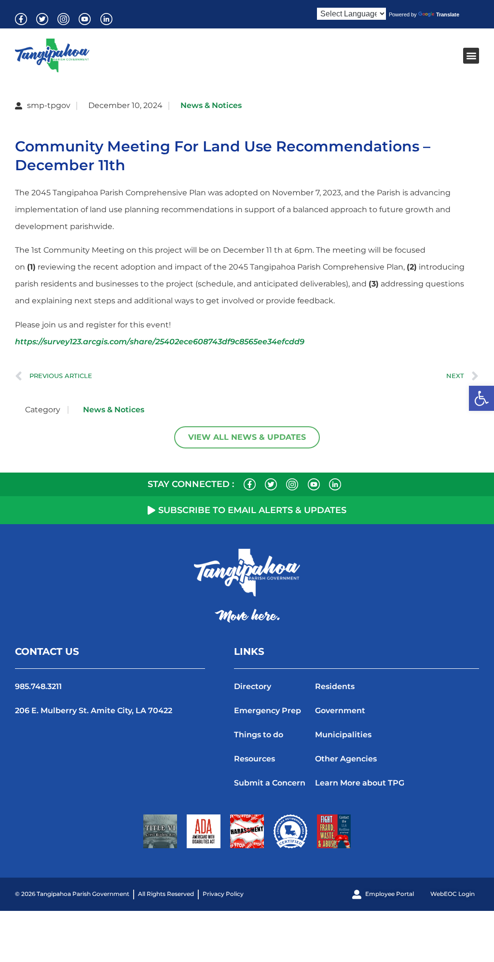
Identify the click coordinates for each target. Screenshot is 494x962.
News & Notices (211, 105)
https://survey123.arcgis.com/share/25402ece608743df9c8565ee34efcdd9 (159, 341)
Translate (447, 14)
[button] (481, 398)
